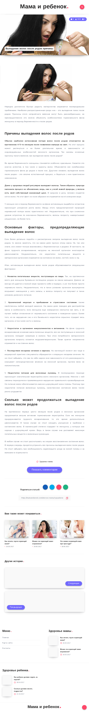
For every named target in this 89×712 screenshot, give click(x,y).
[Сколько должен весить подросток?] (7, 691)
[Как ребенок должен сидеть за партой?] (7, 680)
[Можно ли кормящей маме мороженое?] (53, 652)
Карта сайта (7, 643)
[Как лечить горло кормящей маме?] (53, 640)
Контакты (6, 648)
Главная (5, 637)
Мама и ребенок (43, 7)
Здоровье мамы (46, 462)
